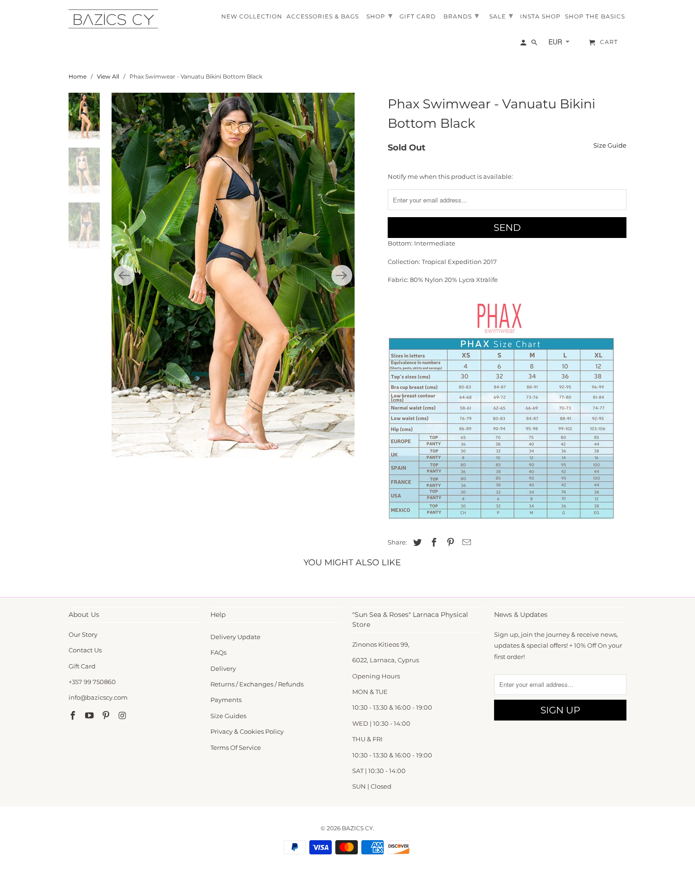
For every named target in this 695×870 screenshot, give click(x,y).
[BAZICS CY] (116, 19)
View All (108, 76)
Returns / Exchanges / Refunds (257, 684)
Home (78, 76)
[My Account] (524, 44)
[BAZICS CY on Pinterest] (107, 716)
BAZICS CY (357, 828)
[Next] (341, 275)
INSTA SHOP (540, 16)
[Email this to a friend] (465, 542)
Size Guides (228, 716)
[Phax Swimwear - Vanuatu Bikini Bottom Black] (233, 275)
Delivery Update (235, 637)
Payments (226, 699)
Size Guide (609, 145)
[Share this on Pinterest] (449, 542)
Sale (501, 15)
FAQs (218, 652)
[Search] (535, 44)
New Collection (251, 16)
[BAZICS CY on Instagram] (123, 716)
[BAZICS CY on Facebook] (74, 716)
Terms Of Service (235, 747)
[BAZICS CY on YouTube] (90, 716)
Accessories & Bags (323, 16)
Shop (379, 15)
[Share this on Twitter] (416, 542)
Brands (461, 15)
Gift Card (82, 666)
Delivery (223, 668)
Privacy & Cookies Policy (247, 731)
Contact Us (85, 650)
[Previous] (124, 275)
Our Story (83, 634)
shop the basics (595, 16)
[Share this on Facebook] (432, 542)
